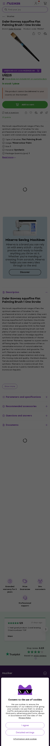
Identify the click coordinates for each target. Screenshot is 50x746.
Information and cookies (25, 739)
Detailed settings (25, 732)
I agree (25, 725)
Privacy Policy (25, 717)
